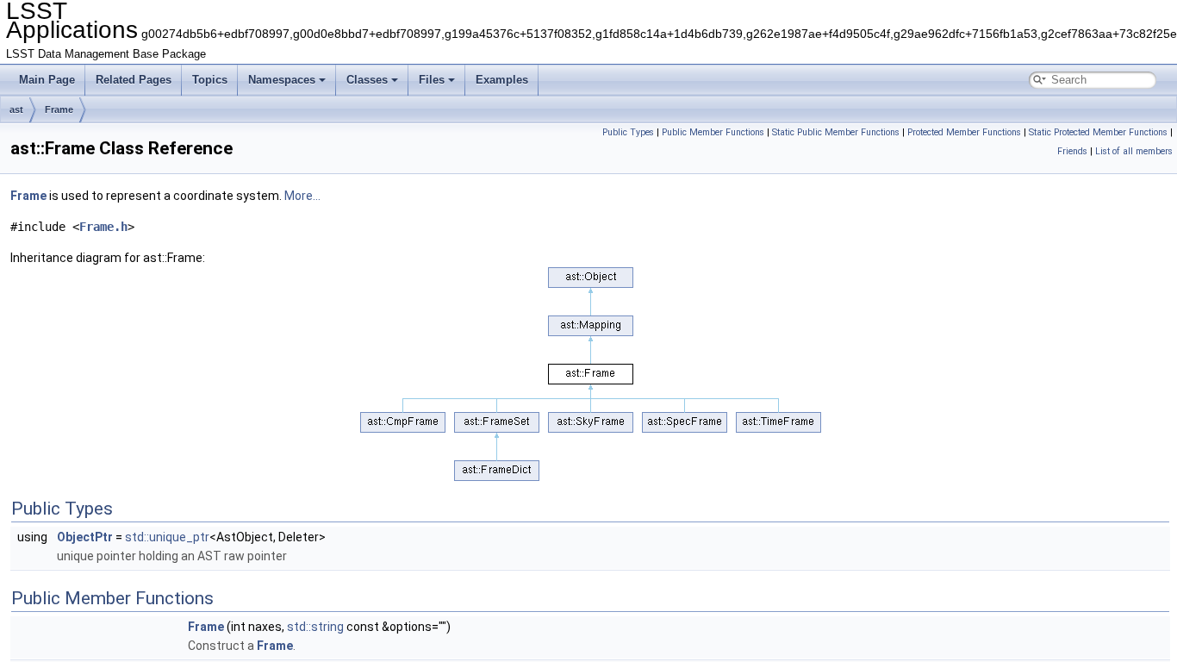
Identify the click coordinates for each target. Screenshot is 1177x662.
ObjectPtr (85, 537)
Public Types (628, 132)
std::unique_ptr (167, 537)
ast (16, 109)
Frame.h (103, 227)
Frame (59, 109)
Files (432, 79)
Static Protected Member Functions (1098, 132)
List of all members (1134, 151)
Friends (1072, 151)
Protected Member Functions (964, 132)
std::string (315, 627)
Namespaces (281, 79)
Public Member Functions (713, 132)
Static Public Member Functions (836, 132)
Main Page (47, 79)
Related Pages (133, 79)
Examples (502, 79)
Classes (367, 79)
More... (302, 196)
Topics (209, 79)
